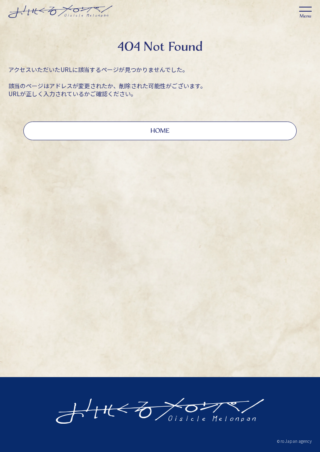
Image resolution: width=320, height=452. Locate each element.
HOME (160, 130)
